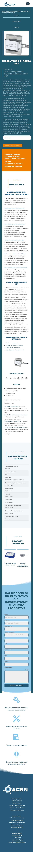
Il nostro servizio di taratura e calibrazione (15, 427)
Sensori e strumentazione (12, 11)
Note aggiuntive (8, 667)
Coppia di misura (17, 800)
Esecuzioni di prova (17, 825)
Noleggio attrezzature (17, 827)
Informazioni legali (17, 840)
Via (5, 638)
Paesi (5, 655)
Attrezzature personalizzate (17, 822)
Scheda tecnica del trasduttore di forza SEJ (16, 138)
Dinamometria (17, 803)
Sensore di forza (25, 11)
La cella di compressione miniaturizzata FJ (15, 415)
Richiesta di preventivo (13, 145)
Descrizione (16, 21)
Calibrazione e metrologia (17, 818)
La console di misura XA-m (11, 406)
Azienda (6, 661)
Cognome (6, 620)
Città (5, 644)
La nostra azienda (17, 835)
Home (3, 11)
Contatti (16, 27)
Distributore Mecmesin (17, 810)
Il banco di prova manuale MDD (12, 421)
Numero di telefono (9, 632)
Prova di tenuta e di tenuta (17, 805)
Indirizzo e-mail (8, 626)
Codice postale (8, 649)
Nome (6, 614)
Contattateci (17, 837)
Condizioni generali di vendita (17, 842)
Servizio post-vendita (17, 820)
